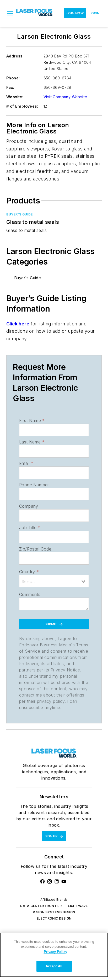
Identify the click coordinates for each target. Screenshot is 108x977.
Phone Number (34, 484)
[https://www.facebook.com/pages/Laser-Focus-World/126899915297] (42, 881)
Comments (29, 594)
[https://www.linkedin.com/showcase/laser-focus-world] (56, 881)
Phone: (13, 78)
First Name (32, 420)
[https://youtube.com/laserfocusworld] (63, 881)
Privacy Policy (55, 952)
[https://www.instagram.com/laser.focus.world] (49, 881)
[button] (10, 13)
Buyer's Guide (19, 214)
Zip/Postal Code (35, 549)
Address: (15, 56)
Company (28, 506)
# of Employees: (22, 106)
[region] (54, 955)
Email (26, 463)
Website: (14, 97)
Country (29, 571)
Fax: (10, 87)
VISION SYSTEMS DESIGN (54, 912)
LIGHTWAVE (78, 906)
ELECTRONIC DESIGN (54, 918)
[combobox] (54, 581)
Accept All (54, 966)
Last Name (32, 441)
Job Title (29, 527)
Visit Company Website (65, 97)
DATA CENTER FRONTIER (41, 906)
